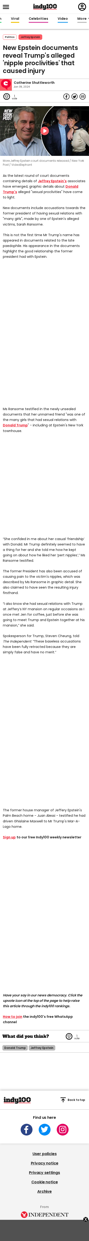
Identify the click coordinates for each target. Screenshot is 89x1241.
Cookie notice (44, 1182)
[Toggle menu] (7, 7)
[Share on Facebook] (66, 96)
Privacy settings (44, 1172)
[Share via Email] (83, 96)
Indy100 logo (45, 7)
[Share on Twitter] (74, 96)
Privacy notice (44, 1163)
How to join (12, 1016)
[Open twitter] (45, 1130)
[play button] (44, 131)
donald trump (15, 1048)
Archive (44, 1191)
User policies (45, 1153)
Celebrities (38, 19)
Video (63, 19)
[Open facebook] (27, 1130)
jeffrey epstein (30, 37)
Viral (15, 19)
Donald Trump (15, 425)
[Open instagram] (63, 1130)
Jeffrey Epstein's (52, 181)
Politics (9, 37)
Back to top (76, 1100)
